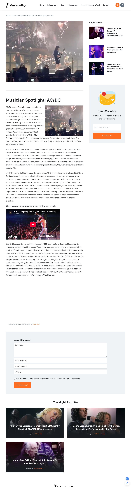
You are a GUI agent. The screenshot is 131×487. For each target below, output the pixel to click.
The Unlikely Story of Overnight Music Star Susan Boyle (115, 49)
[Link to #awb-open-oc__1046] (117, 5)
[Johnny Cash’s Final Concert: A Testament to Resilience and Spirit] (96, 28)
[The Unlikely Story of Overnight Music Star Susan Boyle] (96, 47)
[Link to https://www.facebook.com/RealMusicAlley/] (122, 5)
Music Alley (36, 324)
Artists (37, 434)
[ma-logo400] (16, 3)
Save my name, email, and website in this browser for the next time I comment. (48, 379)
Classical (102, 434)
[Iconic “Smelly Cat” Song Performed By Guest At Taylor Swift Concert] (96, 63)
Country (40, 468)
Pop (41, 434)
